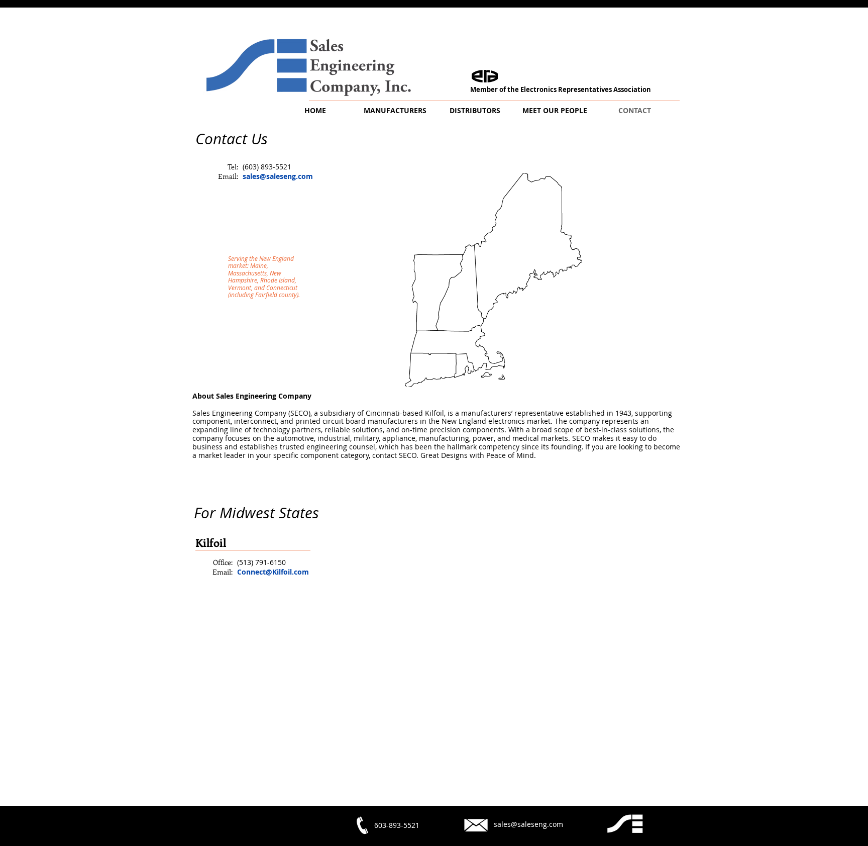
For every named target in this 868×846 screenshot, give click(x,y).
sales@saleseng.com (278, 176)
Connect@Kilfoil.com (273, 572)
